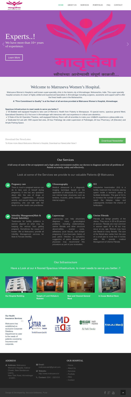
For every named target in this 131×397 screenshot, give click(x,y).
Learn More (14, 57)
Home (61, 5)
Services (84, 5)
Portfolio (98, 5)
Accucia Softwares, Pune (36, 392)
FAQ (108, 5)
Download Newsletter (112, 140)
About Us (72, 5)
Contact (118, 5)
